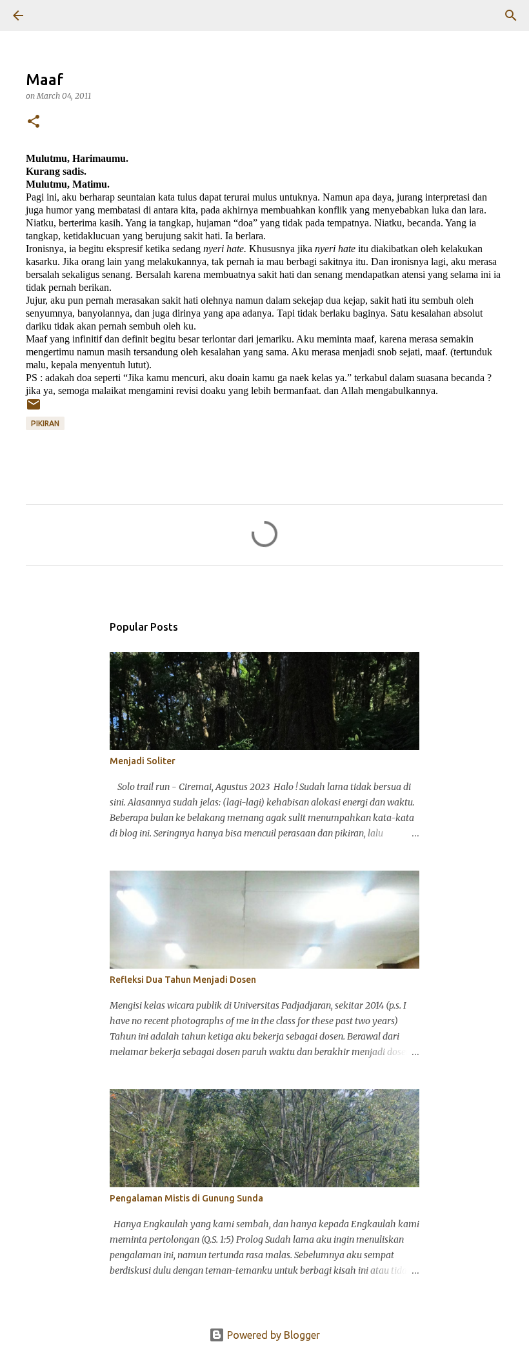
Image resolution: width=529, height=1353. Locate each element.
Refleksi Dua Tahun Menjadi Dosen (183, 979)
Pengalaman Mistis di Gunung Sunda (186, 1198)
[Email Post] (33, 409)
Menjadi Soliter (142, 761)
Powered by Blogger (272, 1335)
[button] (33, 122)
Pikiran (45, 423)
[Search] (54, 15)
